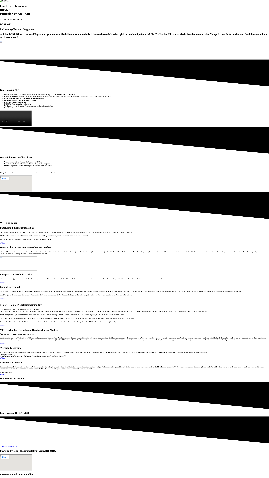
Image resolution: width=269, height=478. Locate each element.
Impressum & (4, 446)
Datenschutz (13, 446)
